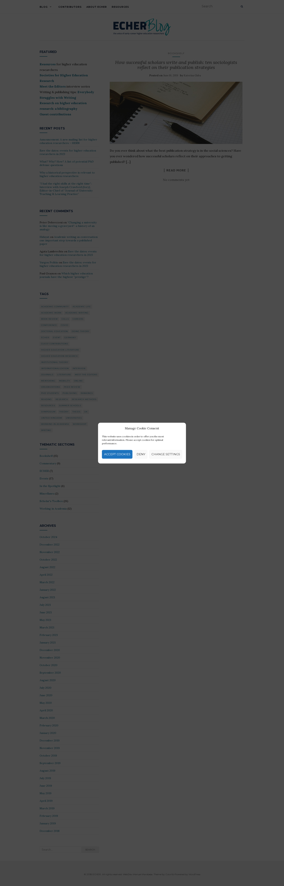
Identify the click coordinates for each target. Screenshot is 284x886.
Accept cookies (117, 454)
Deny (141, 454)
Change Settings (165, 454)
